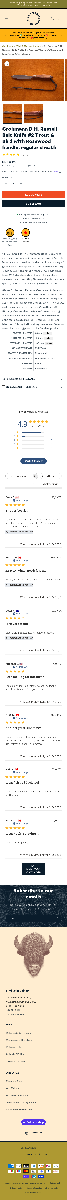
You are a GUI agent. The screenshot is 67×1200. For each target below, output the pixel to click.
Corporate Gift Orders (19, 1040)
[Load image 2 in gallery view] (33, 113)
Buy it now (33, 203)
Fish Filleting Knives (28, 46)
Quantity (7, 177)
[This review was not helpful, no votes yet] (58, 544)
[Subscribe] (57, 918)
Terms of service (34, 1188)
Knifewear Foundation (19, 1109)
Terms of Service (16, 1061)
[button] (6, 18)
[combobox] (47, 483)
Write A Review (33, 461)
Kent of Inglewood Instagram (33, 869)
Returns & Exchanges (18, 1033)
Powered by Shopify (38, 1183)
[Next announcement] (61, 4)
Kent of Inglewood (19, 1183)
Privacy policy (17, 1188)
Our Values (12, 1088)
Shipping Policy (15, 1054)
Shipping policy (52, 1188)
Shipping (11, 166)
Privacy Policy (14, 1047)
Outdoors (7, 46)
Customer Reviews (17, 1095)
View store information (33, 222)
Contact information (35, 1193)
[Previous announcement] (5, 4)
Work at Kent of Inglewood (21, 1102)
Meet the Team (14, 1081)
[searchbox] (19, 476)
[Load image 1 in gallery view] (12, 113)
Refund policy (56, 1183)
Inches (47, 333)
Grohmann (41, 368)
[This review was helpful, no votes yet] (53, 544)
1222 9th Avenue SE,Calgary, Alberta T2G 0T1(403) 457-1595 (21, 1001)
